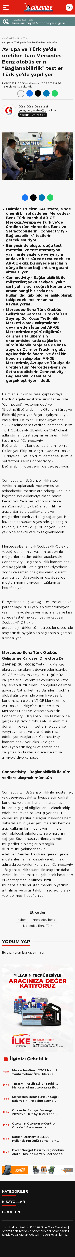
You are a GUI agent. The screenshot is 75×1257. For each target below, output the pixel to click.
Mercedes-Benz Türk (37, 926)
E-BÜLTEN (11, 1212)
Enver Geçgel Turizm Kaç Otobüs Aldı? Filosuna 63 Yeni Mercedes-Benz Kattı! (38, 1152)
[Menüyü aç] (6, 7)
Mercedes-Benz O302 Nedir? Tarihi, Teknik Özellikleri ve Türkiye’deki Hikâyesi (34, 1072)
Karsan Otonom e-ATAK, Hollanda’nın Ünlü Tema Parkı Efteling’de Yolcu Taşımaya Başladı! (34, 1138)
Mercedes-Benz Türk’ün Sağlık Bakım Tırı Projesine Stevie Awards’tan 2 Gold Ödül (35, 1099)
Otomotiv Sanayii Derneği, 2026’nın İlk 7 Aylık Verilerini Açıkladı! (33, 1112)
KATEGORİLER (15, 1191)
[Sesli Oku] (20, 93)
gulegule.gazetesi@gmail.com (38, 110)
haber (22, 920)
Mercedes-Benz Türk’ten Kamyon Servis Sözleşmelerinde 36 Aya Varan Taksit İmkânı (40, 23)
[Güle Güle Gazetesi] (38, 7)
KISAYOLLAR (13, 1202)
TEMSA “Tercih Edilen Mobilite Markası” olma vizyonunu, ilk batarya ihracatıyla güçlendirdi (35, 1085)
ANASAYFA (8, 38)
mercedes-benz (44, 920)
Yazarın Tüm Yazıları (32, 114)
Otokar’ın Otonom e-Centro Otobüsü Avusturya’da (33, 1125)
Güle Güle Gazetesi (33, 106)
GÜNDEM (22, 38)
